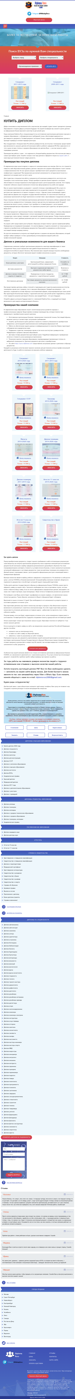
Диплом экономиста (10, 1127)
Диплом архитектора (10, 937)
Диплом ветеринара (10, 958)
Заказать (32, 1360)
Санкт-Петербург (9, 1297)
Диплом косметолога (11, 1030)
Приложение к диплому (11, 894)
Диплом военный (9, 964)
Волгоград (7, 1336)
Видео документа (25, 377)
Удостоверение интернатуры (13, 870)
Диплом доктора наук (11, 835)
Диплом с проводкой (10, 794)
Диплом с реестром (10, 791)
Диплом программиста (11, 1084)
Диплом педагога (9, 1075)
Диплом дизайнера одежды (13, 1000)
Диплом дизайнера (10, 994)
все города (11, 1343)
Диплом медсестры (10, 1051)
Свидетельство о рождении (13, 873)
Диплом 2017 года (10, 785)
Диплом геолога (9, 979)
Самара (6, 1318)
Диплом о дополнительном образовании (17, 788)
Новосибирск (8, 1300)
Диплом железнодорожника (13, 1009)
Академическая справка (11, 776)
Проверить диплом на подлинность (16, 1137)
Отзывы (52, 1353)
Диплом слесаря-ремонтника (13, 1096)
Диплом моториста (10, 1063)
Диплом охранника (10, 1066)
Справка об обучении (11, 885)
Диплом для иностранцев (12, 758)
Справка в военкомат (11, 900)
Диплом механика (9, 1060)
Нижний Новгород (10, 1306)
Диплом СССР (8, 761)
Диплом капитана (9, 1027)
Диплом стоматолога (11, 1099)
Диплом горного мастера (12, 982)
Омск (5, 1315)
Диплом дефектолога (11, 988)
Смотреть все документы (37, 648)
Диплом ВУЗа (8, 773)
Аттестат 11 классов (10, 848)
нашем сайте (63, 155)
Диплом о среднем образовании (14, 816)
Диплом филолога (10, 1121)
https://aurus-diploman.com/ (24, 343)
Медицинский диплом (11, 782)
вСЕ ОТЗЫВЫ (11, 1283)
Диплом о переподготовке (12, 864)
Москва (6, 1294)
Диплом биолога (9, 949)
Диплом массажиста (10, 1039)
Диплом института (10, 770)
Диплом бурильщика (10, 952)
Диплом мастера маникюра (13, 1042)
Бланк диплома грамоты (12, 897)
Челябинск (7, 1312)
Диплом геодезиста (10, 976)
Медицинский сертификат (12, 867)
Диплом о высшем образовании (14, 767)
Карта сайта (53, 1360)
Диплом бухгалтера (10, 955)
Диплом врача (8, 970)
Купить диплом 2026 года (12, 746)
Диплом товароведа (10, 1108)
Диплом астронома (10, 940)
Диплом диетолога (10, 991)
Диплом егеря (8, 1006)
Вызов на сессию (9, 891)
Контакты (53, 1356)
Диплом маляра (9, 1036)
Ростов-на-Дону (9, 1321)
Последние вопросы (14, 1183)
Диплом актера (9, 934)
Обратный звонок (39, 20)
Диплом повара (9, 1078)
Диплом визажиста (10, 961)
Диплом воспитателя (10, 967)
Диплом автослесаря (10, 928)
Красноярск (7, 1327)
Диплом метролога (10, 1057)
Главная (32, 1353)
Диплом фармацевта (10, 1115)
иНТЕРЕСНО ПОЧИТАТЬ (14, 913)
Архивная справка (9, 888)
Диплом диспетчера (10, 1003)
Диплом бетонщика (10, 943)
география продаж (14, 907)
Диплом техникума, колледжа (13, 819)
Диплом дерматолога (11, 985)
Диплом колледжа (10, 810)
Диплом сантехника (10, 1090)
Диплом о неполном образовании (15, 764)
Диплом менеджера (10, 1054)
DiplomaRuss (18, 1354)
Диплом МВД (8, 1048)
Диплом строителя (10, 1102)
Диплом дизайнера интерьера (13, 997)
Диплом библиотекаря (11, 946)
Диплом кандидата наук (11, 832)
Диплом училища (9, 804)
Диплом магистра (9, 755)
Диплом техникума (10, 807)
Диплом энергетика (10, 1130)
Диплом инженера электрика (13, 1015)
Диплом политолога (10, 1081)
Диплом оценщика (10, 1069)
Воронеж (7, 1333)
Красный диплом (9, 779)
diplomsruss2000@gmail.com (48, 677)
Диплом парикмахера (11, 1072)
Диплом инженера (10, 1012)
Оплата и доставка (36, 1363)
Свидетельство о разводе (12, 879)
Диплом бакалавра (10, 752)
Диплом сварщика (10, 1093)
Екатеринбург (8, 1303)
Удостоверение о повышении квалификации (18, 858)
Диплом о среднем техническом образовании (18, 813)
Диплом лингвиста (10, 1033)
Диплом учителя (9, 1111)
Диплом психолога (10, 1087)
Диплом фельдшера (10, 1118)
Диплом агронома (10, 931)
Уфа (5, 1324)
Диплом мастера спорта (12, 1045)
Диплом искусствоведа (11, 1021)
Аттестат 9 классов (10, 845)
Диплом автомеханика (11, 925)
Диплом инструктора (10, 1018)
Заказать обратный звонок (38, 1376)
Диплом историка (9, 1024)
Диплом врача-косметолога (13, 973)
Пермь (6, 1330)
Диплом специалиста (11, 749)
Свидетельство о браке (11, 876)
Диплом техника (9, 1105)
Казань (6, 1309)
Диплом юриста (9, 1133)
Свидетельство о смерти (12, 882)
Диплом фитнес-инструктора (13, 1124)
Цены (31, 1356)
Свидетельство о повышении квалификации (18, 861)
